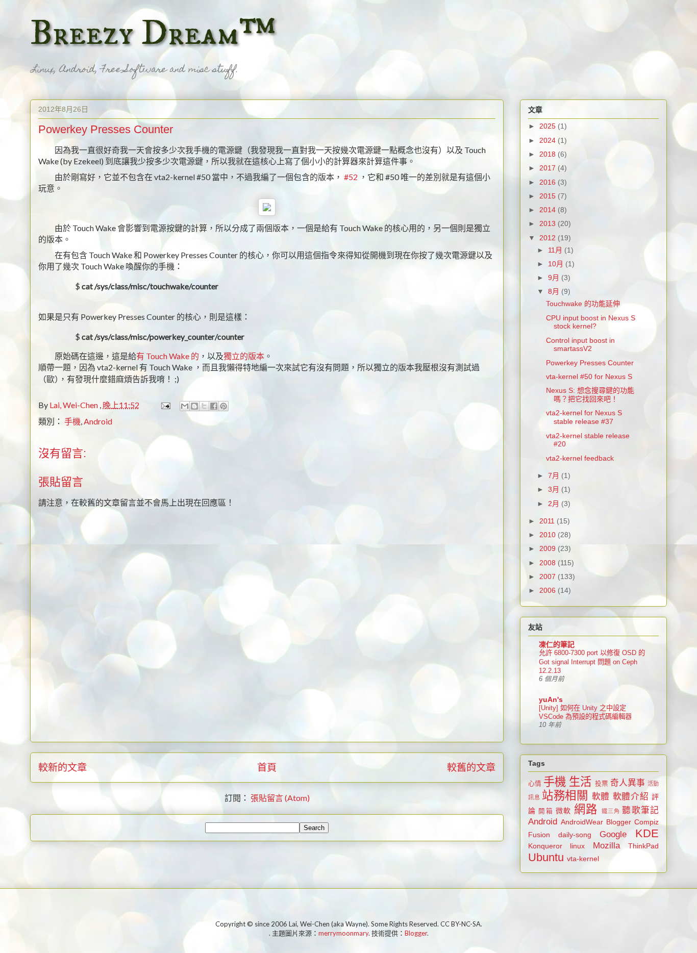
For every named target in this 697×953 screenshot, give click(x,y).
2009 (548, 548)
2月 (554, 503)
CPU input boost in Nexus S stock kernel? (590, 322)
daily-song (574, 835)
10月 (556, 264)
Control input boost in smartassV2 (580, 344)
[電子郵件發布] (164, 405)
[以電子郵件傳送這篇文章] (185, 406)
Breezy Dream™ (153, 33)
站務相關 (565, 795)
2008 (548, 563)
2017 (548, 168)
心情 (534, 783)
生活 (580, 781)
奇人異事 (627, 783)
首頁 (267, 767)
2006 (548, 590)
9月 (554, 277)
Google (613, 834)
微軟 (563, 811)
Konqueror (545, 846)
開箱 (545, 811)
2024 (548, 140)
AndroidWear (582, 822)
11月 (556, 250)
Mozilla (606, 845)
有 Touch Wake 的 (167, 356)
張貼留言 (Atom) (280, 797)
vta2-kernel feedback (580, 458)
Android (98, 421)
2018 (548, 154)
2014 (548, 210)
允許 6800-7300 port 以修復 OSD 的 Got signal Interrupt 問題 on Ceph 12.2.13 (592, 661)
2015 (548, 196)
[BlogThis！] (194, 406)
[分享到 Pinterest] (223, 406)
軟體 (601, 796)
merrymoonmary (343, 933)
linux (577, 846)
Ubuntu (546, 857)
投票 (601, 783)
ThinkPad (643, 846)
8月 (554, 291)
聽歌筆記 (640, 810)
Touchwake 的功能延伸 (583, 303)
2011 (548, 521)
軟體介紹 (631, 796)
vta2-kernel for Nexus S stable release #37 (584, 417)
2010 (548, 535)
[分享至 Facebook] (214, 406)
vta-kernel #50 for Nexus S (589, 376)
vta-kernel (583, 859)
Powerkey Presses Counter (590, 363)
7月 (554, 475)
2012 (548, 238)
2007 (548, 576)
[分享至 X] (204, 406)
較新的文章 (62, 767)
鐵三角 (611, 811)
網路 (586, 809)
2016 (548, 182)
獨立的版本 (243, 356)
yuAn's (551, 699)
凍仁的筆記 (557, 644)
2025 (548, 126)
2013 (548, 223)
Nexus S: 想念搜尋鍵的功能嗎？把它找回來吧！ (590, 394)
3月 (554, 489)
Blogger (618, 822)
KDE (647, 833)
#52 (351, 177)
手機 (72, 421)
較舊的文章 (471, 767)
